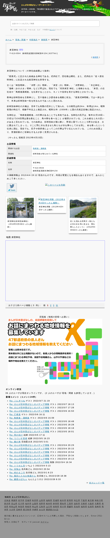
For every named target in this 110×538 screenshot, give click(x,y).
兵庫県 (98, 504)
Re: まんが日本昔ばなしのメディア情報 (29, 404)
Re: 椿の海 (15, 442)
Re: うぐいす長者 (18, 438)
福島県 (49, 501)
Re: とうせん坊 (17, 466)
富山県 (14, 504)
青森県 (14, 501)
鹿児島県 (27, 510)
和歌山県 (13, 507)
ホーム (8, 40)
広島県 (42, 507)
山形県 (42, 501)
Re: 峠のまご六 (17, 472)
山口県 (49, 507)
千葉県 (84, 501)
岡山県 (35, 507)
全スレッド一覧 (97, 483)
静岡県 (44, 40)
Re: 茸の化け (16, 435)
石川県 (21, 504)
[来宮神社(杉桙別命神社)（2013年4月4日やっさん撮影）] (20, 217)
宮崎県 (19, 510)
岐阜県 (49, 504)
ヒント (52, 29)
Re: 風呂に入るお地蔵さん (22, 476)
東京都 (91, 501)
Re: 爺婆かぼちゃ (18, 479)
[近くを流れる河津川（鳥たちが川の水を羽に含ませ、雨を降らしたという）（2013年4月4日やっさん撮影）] (83, 217)
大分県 (12, 510)
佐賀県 (91, 507)
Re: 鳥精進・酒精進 (19, 418)
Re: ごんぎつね (17, 401)
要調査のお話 (52, 510)
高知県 (77, 507)
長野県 (42, 504)
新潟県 (7, 504)
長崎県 (98, 507)
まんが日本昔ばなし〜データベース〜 (36, 5)
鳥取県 (21, 507)
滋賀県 (77, 504)
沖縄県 (35, 510)
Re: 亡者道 (15, 414)
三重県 (70, 504)
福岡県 (84, 507)
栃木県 (63, 501)
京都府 (84, 504)
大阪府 (91, 504)
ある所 (42, 510)
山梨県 (35, 504)
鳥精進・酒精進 (39, 148)
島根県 (28, 507)
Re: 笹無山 (15, 469)
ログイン (45, 522)
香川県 (63, 507)
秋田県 (35, 501)
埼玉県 (77, 501)
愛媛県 (70, 507)
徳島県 (56, 507)
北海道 (7, 501)
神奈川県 (99, 501)
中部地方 (33, 40)
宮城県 (28, 501)
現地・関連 (20, 40)
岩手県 (21, 501)
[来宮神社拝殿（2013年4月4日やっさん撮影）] (51, 203)
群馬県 (70, 501)
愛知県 (63, 504)
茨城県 (56, 501)
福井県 (28, 504)
